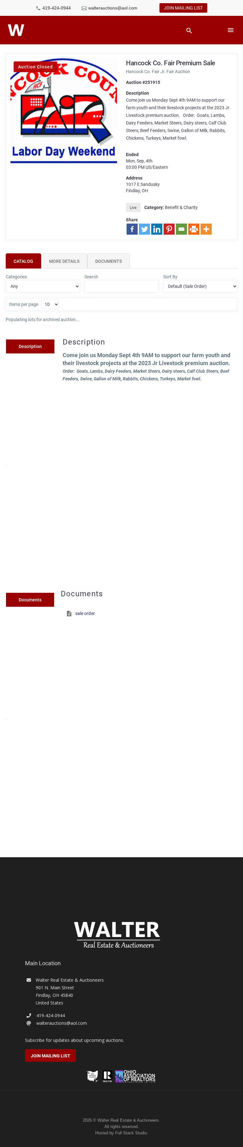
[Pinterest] (169, 229)
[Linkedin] (156, 229)
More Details (64, 261)
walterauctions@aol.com (112, 7)
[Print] (193, 229)
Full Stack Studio (131, 1133)
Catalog (23, 261)
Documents (108, 261)
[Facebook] (132, 229)
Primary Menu (230, 30)
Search (91, 276)
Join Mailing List (183, 7)
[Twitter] (144, 229)
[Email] (181, 229)
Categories (16, 276)
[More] (206, 229)
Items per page (23, 304)
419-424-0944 (56, 7)
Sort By (170, 276)
